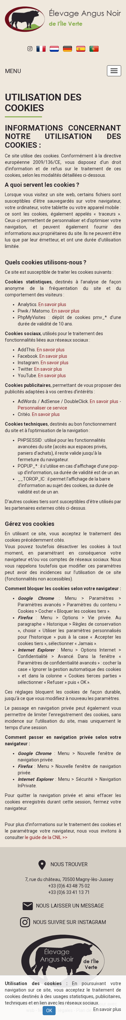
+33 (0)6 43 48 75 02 (69, 885)
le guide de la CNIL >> (46, 837)
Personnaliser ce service (42, 407)
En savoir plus (107, 1009)
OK (49, 1010)
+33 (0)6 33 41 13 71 (69, 892)
